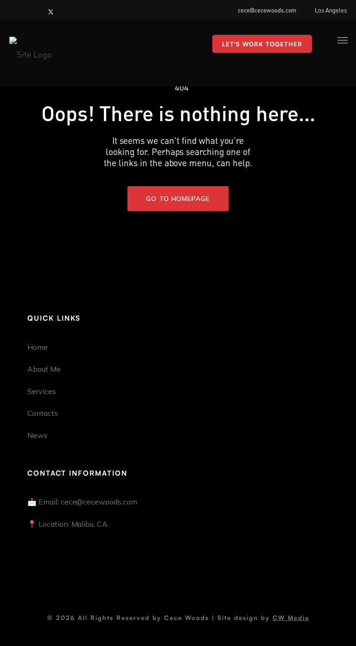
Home (37, 347)
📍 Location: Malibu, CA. (68, 524)
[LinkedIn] (15, 9)
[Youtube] (39, 9)
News (37, 435)
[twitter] (52, 9)
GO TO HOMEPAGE (178, 198)
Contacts (42, 413)
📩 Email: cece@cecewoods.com (82, 501)
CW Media (291, 617)
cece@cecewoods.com (267, 9)
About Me (44, 369)
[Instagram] (27, 9)
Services (41, 391)
